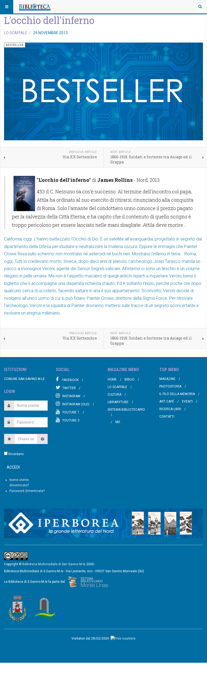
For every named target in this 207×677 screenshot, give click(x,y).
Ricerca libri (170, 409)
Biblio (129, 379)
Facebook (70, 380)
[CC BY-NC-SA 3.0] (16, 556)
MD (117, 422)
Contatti (166, 416)
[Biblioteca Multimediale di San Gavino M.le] (35, 6)
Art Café (166, 401)
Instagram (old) (75, 404)
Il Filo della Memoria (177, 394)
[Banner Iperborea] (103, 523)
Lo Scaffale (117, 387)
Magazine (167, 379)
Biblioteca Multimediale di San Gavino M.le (53, 564)
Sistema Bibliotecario (126, 409)
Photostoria (170, 386)
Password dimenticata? (26, 491)
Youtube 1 (71, 412)
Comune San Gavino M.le (24, 379)
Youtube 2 (71, 420)
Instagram (71, 396)
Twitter (69, 388)
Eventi (187, 401)
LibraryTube (118, 402)
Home (112, 379)
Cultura (114, 394)
